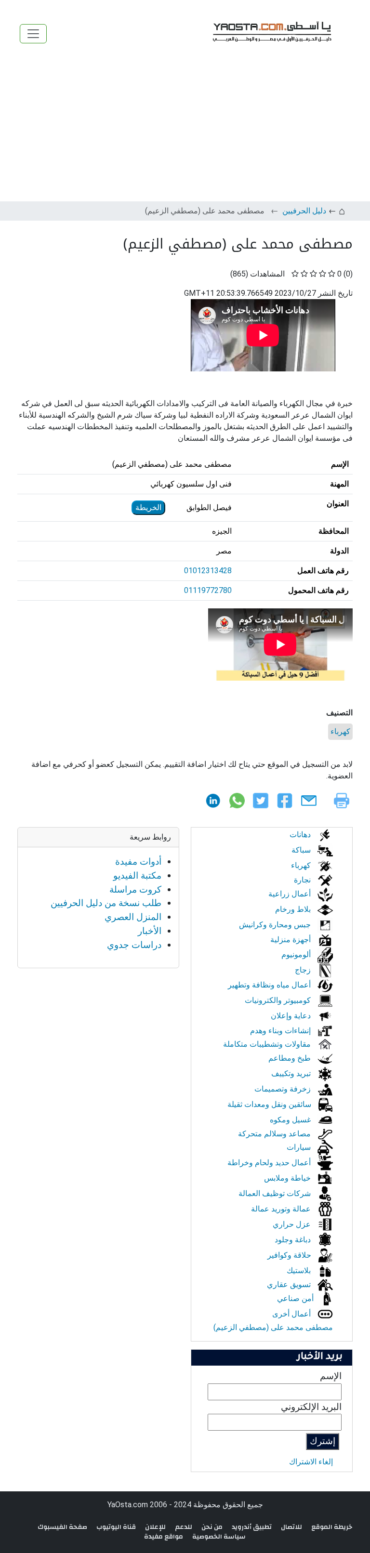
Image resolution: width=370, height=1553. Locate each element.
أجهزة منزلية (291, 939)
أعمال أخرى (292, 1313)
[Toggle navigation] (33, 33)
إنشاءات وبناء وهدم (281, 1030)
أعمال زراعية (290, 893)
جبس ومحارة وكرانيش (276, 924)
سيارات (300, 1147)
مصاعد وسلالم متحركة (275, 1133)
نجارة (303, 879)
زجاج (304, 969)
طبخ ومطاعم (290, 1058)
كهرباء (340, 731)
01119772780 (208, 590)
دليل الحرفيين (304, 210)
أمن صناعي (296, 1298)
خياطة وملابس (288, 1178)
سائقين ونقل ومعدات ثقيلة (270, 1104)
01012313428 (208, 570)
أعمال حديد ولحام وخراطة (270, 1162)
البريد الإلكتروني (311, 1406)
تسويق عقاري (290, 1284)
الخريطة (148, 507)
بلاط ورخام (294, 909)
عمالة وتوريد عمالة (282, 1208)
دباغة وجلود (294, 1239)
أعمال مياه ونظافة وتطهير (270, 984)
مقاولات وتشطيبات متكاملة (268, 1044)
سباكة (302, 850)
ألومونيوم (297, 954)
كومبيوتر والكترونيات (279, 1000)
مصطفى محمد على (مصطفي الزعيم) (273, 1327)
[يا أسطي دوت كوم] (270, 33)
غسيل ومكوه (291, 1119)
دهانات (301, 834)
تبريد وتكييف (292, 1073)
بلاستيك (300, 1270)
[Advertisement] (185, 129)
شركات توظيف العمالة (275, 1193)
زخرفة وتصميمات (283, 1088)
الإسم (331, 1376)
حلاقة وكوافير (290, 1255)
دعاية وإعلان (292, 1015)
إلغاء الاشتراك (311, 1461)
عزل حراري (293, 1224)
